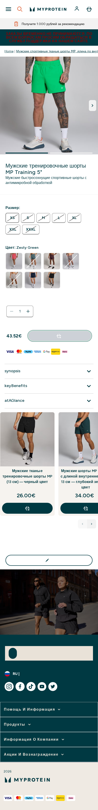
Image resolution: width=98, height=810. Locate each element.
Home (9, 51)
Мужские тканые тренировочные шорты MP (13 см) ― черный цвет (27, 476)
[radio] (12, 218)
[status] (20, 311)
